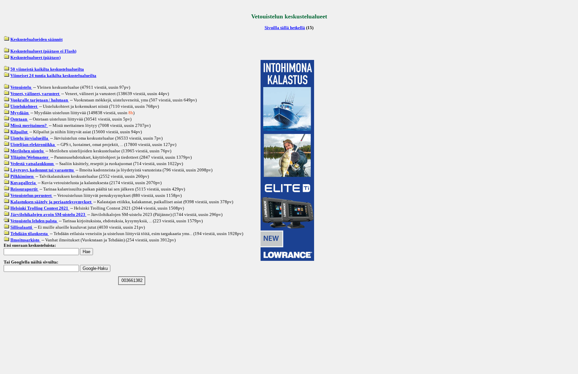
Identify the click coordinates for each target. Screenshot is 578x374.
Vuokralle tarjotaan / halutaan (39, 99)
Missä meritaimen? (29, 125)
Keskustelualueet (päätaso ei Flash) (43, 51)
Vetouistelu (21, 87)
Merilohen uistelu (27, 150)
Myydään (19, 112)
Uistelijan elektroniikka (33, 144)
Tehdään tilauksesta (29, 233)
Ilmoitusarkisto (25, 239)
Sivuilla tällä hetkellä (285, 27)
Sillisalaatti (21, 227)
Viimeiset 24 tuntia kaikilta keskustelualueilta (53, 75)
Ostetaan (19, 119)
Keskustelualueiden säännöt (36, 39)
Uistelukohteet (24, 106)
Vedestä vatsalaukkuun (32, 163)
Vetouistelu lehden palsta (34, 220)
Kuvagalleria (23, 182)
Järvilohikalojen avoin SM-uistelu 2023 (48, 214)
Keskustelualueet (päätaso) (35, 57)
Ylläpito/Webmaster (30, 157)
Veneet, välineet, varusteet (35, 93)
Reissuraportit (24, 189)
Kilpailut (19, 131)
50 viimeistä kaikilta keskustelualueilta (47, 69)
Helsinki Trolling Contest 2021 (39, 208)
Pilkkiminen (22, 176)
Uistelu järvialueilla (29, 138)
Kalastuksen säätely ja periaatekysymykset (51, 201)
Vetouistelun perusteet (31, 195)
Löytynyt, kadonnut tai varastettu (42, 169)
